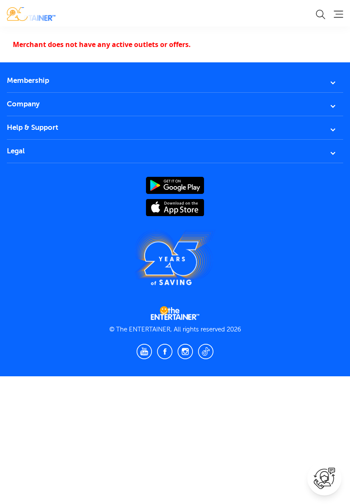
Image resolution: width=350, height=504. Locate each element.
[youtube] (144, 351)
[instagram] (185, 351)
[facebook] (164, 351)
